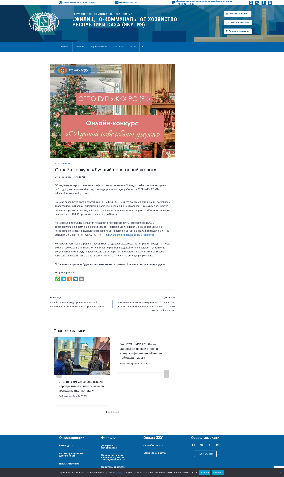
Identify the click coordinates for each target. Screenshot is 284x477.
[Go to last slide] (59, 374)
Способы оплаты (153, 445)
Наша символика (69, 463)
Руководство (66, 445)
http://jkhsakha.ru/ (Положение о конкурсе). (130, 234)
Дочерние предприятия (109, 447)
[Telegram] (270, 3)
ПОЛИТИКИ (119, 472)
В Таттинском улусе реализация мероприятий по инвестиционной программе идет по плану (81, 386)
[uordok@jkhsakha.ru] (116, 2)
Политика (217, 472)
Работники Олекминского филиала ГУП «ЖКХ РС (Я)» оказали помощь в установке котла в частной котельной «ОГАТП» (146, 304)
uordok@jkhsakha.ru (128, 2)
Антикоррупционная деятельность (71, 455)
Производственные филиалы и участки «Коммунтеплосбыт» (113, 457)
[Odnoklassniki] (263, 3)
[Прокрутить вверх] (276, 465)
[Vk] (257, 3)
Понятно (204, 472)
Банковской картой (154, 453)
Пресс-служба (64, 177)
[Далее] (166, 374)
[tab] (106, 412)
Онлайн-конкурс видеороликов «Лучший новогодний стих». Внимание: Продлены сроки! (77, 302)
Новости (66, 164)
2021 (57, 164)
